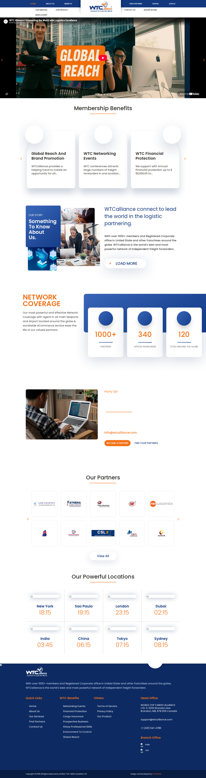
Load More (126, 263)
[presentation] (2, 60)
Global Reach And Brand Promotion (48, 156)
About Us (50, 4)
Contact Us (129, 10)
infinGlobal (156, 774)
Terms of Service (107, 706)
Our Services (41, 10)
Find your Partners (146, 443)
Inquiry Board (150, 10)
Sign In (155, 4)
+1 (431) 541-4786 (151, 728)
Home (33, 4)
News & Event (41, 15)
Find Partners (135, 4)
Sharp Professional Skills (77, 726)
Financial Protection (75, 711)
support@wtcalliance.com (156, 719)
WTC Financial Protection (149, 156)
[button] (95, 94)
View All (103, 556)
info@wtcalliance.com (121, 433)
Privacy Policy (105, 711)
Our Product (62, 10)
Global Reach (71, 737)
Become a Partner (117, 443)
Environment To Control (77, 732)
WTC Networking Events (100, 156)
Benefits (68, 4)
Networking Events (74, 706)
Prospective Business (75, 721)
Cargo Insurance (73, 716)
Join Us (172, 4)
